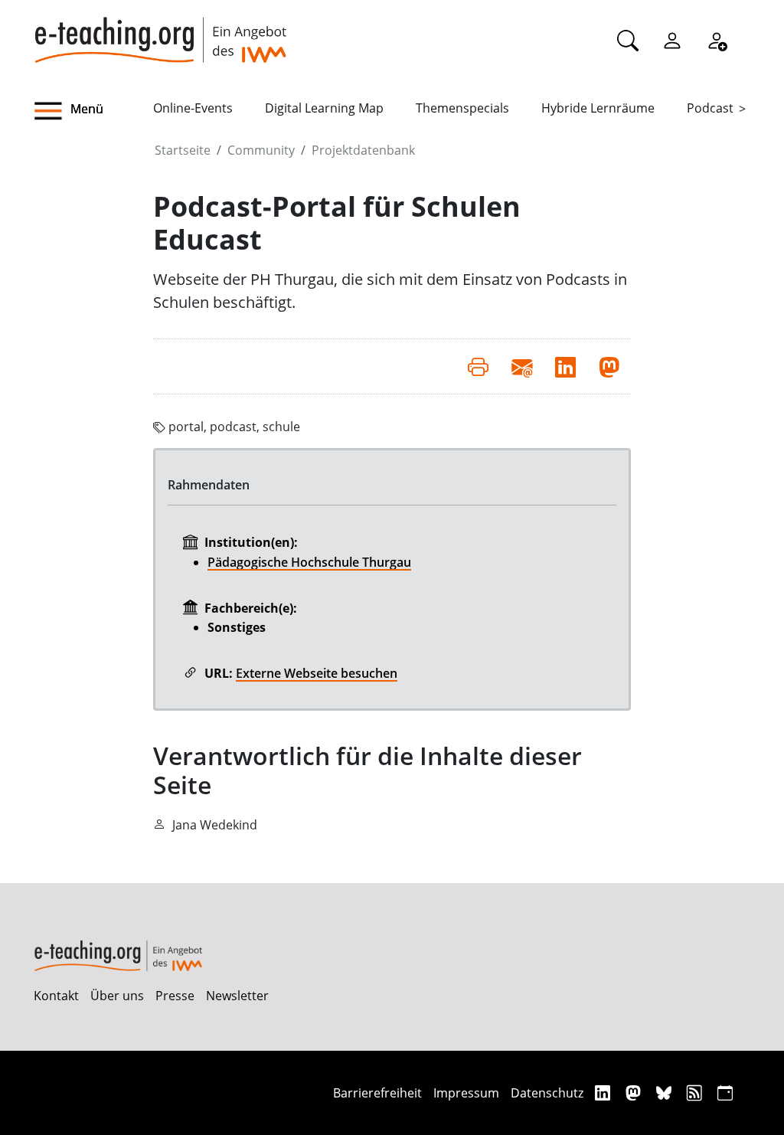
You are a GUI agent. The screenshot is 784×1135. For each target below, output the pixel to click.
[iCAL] (725, 1092)
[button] (93, 111)
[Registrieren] (716, 39)
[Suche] (628, 39)
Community (261, 150)
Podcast (710, 108)
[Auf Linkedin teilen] (565, 366)
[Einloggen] (672, 39)
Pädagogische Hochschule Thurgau (309, 562)
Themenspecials (462, 108)
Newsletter (237, 995)
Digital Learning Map (324, 108)
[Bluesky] (665, 1092)
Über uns (117, 995)
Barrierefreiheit (377, 1092)
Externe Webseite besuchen (316, 673)
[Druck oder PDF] (478, 366)
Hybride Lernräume (598, 108)
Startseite (183, 150)
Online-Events (193, 108)
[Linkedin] (604, 1092)
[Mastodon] (635, 1092)
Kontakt (56, 995)
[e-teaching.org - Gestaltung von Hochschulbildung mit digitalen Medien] (160, 31)
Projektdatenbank (363, 150)
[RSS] (696, 1092)
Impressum (466, 1092)
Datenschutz (547, 1092)
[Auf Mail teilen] (522, 366)
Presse (174, 995)
